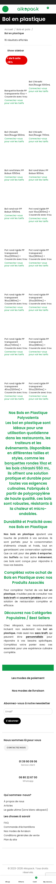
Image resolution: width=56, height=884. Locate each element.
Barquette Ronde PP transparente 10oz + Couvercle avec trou (15, 93)
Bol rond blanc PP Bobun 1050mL (14, 172)
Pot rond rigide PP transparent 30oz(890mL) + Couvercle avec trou (40, 343)
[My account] (52, 9)
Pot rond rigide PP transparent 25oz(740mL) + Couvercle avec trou (15, 343)
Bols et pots (23, 29)
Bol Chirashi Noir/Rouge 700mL (39, 133)
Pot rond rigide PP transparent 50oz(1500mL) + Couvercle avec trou (40, 388)
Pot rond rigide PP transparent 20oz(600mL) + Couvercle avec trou (40, 299)
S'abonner (12, 721)
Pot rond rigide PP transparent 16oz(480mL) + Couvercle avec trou (15, 299)
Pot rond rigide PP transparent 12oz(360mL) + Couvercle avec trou (40, 255)
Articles (8, 805)
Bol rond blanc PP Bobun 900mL (38, 172)
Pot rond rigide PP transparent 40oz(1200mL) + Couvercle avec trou (15, 388)
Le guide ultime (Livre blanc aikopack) (26, 810)
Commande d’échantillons (19, 827)
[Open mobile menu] (5, 9)
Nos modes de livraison (17, 831)
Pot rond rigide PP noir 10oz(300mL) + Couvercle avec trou (40, 211)
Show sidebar (15, 50)
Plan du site (10, 839)
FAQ (6, 822)
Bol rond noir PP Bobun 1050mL (13, 210)
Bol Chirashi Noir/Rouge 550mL (14, 133)
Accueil (9, 29)
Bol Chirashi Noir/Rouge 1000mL (39, 83)
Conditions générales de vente (22, 835)
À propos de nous (14, 801)
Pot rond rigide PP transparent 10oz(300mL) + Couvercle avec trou (15, 255)
